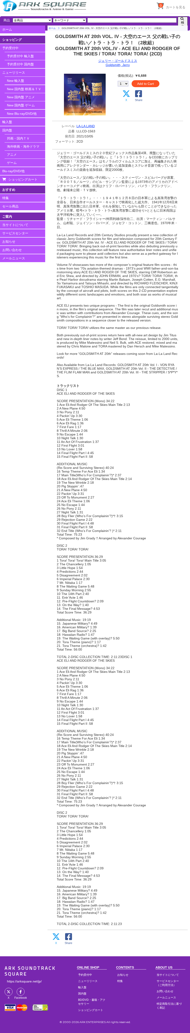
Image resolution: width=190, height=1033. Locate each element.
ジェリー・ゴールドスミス (117, 61)
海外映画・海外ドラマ (23, 146)
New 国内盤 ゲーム (21, 105)
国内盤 (7, 130)
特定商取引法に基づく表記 (169, 1005)
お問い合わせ (12, 250)
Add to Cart (145, 84)
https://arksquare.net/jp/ (24, 981)
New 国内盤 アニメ (21, 97)
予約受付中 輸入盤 (20, 56)
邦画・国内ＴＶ (18, 138)
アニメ (12, 154)
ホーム (7, 29)
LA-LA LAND (85, 126)
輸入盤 (7, 122)
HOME (45, 6)
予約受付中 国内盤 (20, 64)
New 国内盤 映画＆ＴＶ (24, 89)
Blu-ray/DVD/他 (13, 171)
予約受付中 (10, 48)
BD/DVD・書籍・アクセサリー (91, 1001)
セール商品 (10, 206)
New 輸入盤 (15, 81)
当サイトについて (15, 225)
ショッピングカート (23, 179)
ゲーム (12, 163)
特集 (5, 198)
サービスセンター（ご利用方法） (168, 983)
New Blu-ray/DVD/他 (22, 113)
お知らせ (8, 241)
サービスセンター (15, 233)
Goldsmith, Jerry (118, 65)
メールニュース (13, 258)
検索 (182, 25)
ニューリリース (13, 72)
